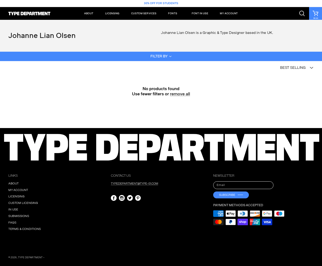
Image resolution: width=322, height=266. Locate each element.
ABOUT (13, 183)
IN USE (13, 209)
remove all (180, 94)
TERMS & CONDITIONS (24, 229)
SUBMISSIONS (18, 216)
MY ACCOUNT (18, 190)
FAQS (12, 222)
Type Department (30, 257)
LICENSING (16, 196)
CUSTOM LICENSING (23, 203)
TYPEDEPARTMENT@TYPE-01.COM (134, 183)
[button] (174, 13)
